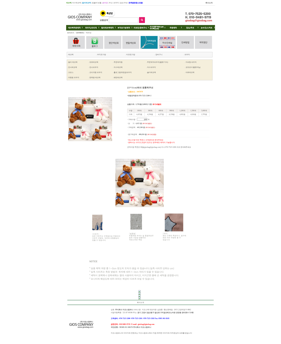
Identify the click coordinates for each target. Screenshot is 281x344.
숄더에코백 (151, 72)
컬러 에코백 (72, 62)
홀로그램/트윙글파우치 (123, 72)
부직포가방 (101, 55)
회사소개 (140, 302)
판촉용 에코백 (94, 77)
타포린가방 (130, 55)
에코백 (70, 55)
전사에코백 (72, 67)
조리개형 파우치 (95, 72)
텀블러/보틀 (96, 3)
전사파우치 (93, 67)
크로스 (70, 72)
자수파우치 (151, 67)
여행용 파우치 (73, 77)
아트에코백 (190, 72)
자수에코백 (76, 3)
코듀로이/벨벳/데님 (193, 67)
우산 (110, 3)
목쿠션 (88, 33)
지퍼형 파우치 (191, 62)
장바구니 (158, 55)
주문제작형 (118, 62)
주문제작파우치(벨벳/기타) (157, 62)
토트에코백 (93, 62)
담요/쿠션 (123, 3)
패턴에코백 (118, 77)
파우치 (116, 3)
